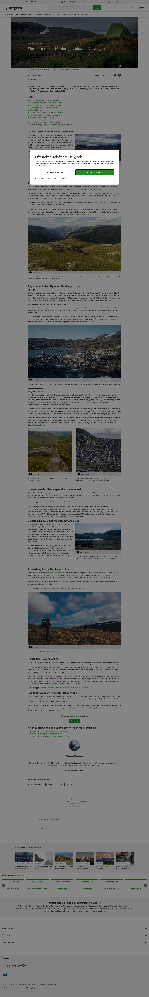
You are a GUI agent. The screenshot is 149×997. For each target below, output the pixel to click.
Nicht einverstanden (54, 172)
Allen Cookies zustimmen (95, 172)
